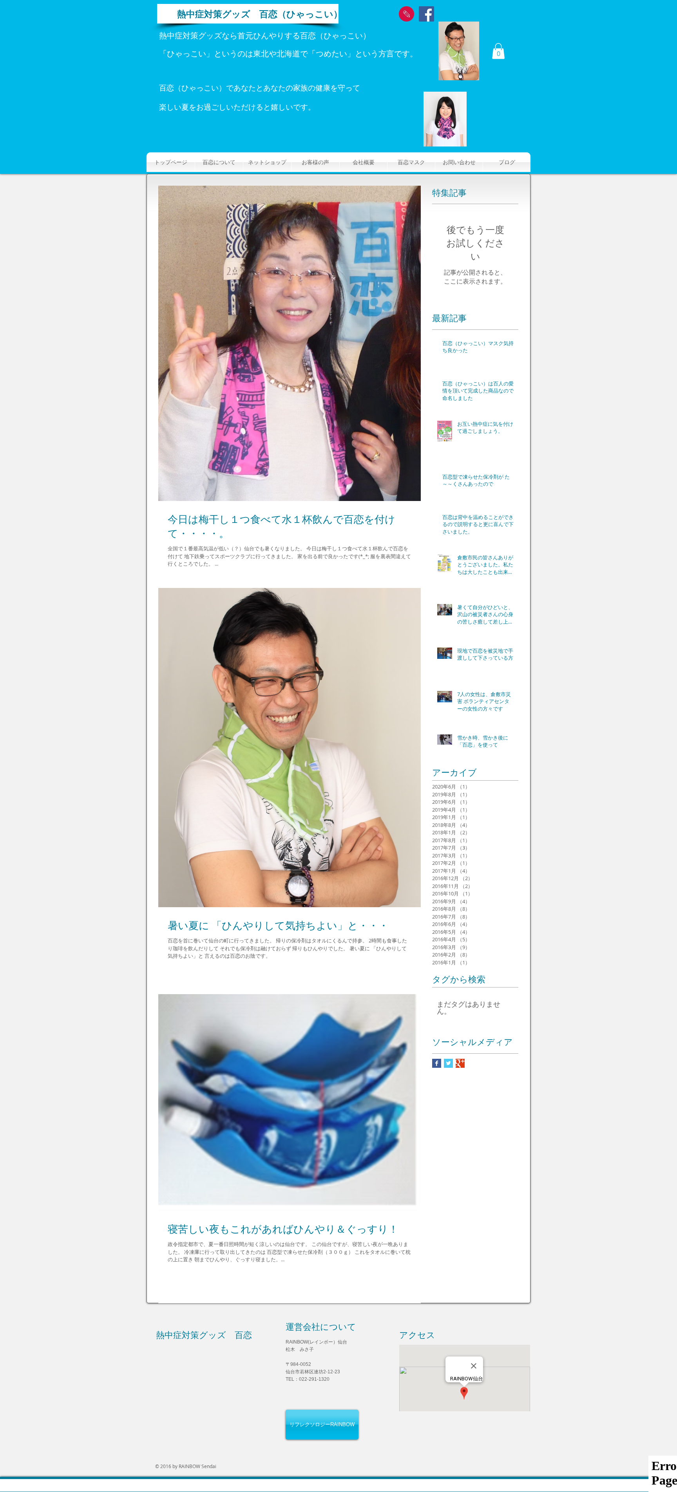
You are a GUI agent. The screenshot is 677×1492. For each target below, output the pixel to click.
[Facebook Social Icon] (426, 14)
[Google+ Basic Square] (460, 1063)
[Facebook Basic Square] (436, 1063)
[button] (498, 51)
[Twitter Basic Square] (448, 1063)
